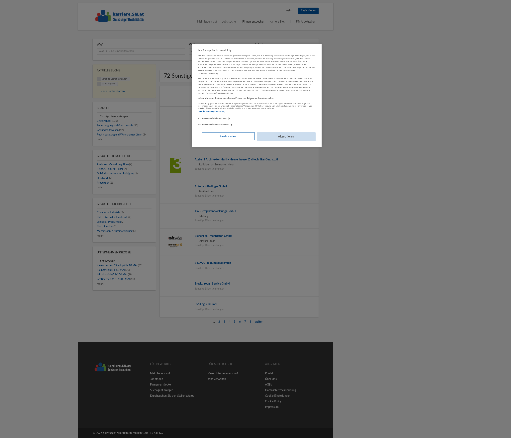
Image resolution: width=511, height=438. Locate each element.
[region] (257, 95)
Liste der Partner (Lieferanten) (211, 112)
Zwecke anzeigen (228, 136)
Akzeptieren (286, 136)
